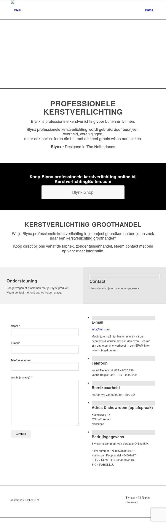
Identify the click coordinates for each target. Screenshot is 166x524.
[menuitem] (149, 9)
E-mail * (15, 343)
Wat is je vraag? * (21, 377)
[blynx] (16, 9)
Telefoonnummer (21, 360)
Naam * (15, 326)
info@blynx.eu (101, 329)
